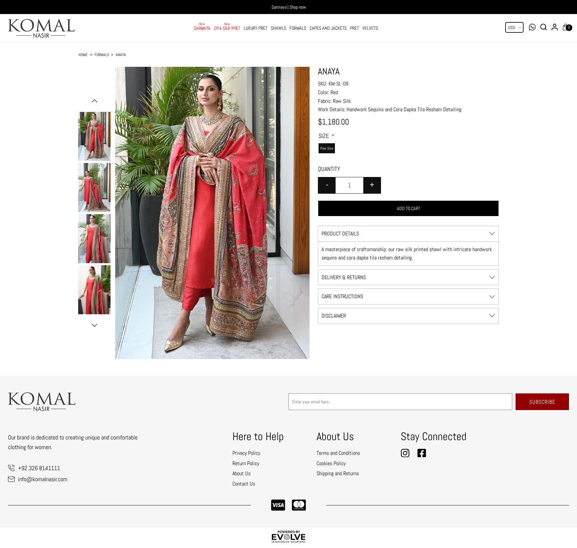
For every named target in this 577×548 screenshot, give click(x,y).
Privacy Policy (246, 452)
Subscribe (542, 401)
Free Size (326, 148)
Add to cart (408, 208)
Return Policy (245, 463)
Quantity (329, 169)
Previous (94, 101)
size (324, 136)
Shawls (278, 28)
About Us (241, 473)
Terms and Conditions (338, 452)
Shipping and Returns (338, 473)
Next (94, 325)
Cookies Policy (331, 463)
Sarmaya (202, 28)
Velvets (370, 28)
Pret (354, 28)
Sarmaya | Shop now (288, 7)
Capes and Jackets (328, 28)
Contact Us (243, 483)
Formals (298, 28)
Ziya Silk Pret (227, 28)
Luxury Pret (255, 28)
